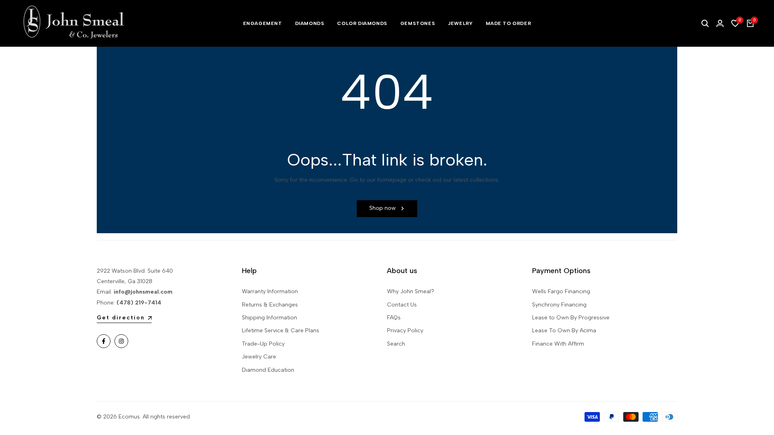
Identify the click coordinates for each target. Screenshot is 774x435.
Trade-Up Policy (263, 343)
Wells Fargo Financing (561, 291)
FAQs (394, 317)
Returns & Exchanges (270, 304)
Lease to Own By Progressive (571, 317)
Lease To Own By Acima (564, 330)
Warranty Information (270, 291)
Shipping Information (269, 317)
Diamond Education (268, 370)
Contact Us (402, 304)
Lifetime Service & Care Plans (280, 330)
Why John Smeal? (410, 291)
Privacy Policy (405, 330)
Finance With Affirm (558, 343)
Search (396, 343)
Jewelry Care (259, 356)
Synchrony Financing (559, 304)
